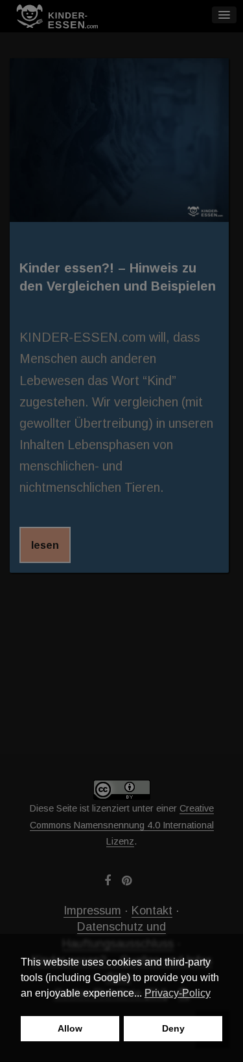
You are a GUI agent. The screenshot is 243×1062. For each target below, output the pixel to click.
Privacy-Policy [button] (178, 993)
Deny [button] (173, 1028)
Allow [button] (70, 1028)
